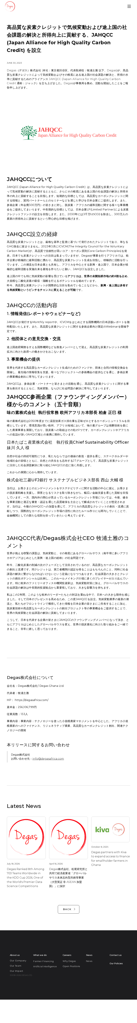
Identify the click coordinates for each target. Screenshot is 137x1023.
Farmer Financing (43, 961)
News (89, 961)
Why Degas (69, 961)
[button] (129, 6)
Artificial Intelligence (45, 966)
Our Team (15, 966)
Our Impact (16, 971)
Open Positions (71, 966)
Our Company (18, 960)
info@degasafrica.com (48, 758)
